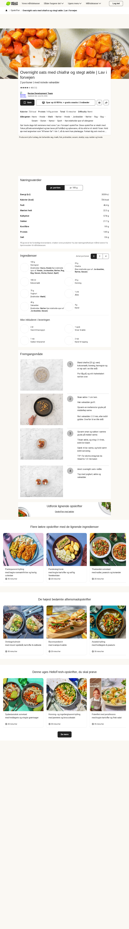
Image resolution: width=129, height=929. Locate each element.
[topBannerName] (64, 21)
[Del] (106, 102)
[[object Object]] (99, 102)
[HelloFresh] (12, 3)
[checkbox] (21, 88)
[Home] (6, 10)
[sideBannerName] (64, 157)
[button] (64, 256)
